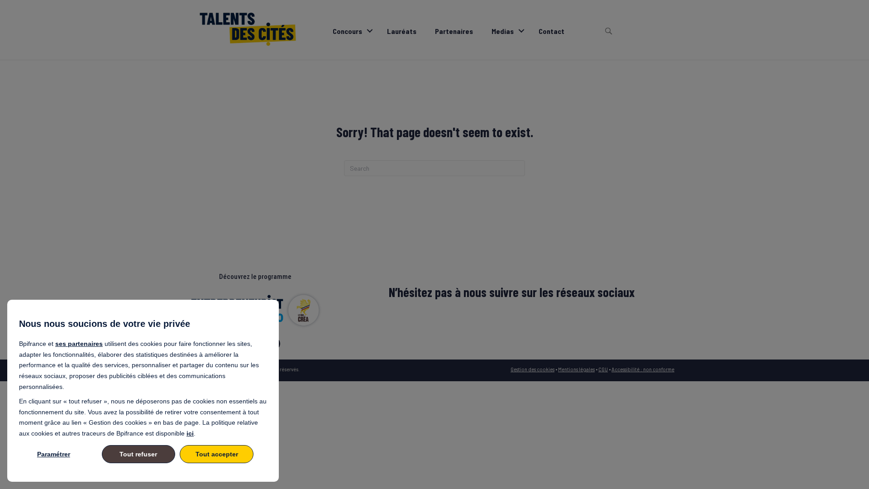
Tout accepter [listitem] (217, 454)
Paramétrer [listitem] (53, 454)
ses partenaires (79, 343)
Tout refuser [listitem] (138, 454)
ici (190, 433)
